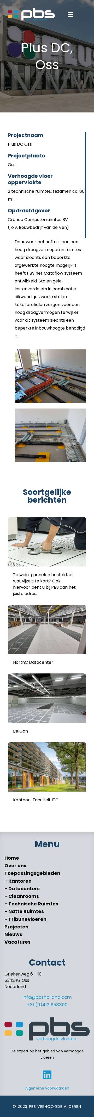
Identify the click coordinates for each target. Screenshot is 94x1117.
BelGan (20, 731)
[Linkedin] (47, 1075)
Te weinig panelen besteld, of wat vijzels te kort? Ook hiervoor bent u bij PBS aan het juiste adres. (44, 584)
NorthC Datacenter (33, 662)
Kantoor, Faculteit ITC (35, 800)
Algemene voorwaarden (47, 1088)
